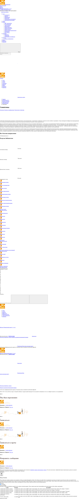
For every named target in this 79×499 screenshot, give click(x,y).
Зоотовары (4, 33)
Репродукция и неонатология (10, 30)
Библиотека (7, 18)
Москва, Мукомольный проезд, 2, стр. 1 (8, 327)
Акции (3, 21)
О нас (3, 13)
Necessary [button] (2, 483)
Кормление (2, 260)
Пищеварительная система (5, 194)
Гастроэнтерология (4, 213)
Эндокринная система (4, 206)
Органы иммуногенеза (4, 191)
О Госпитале (7, 14)
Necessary (3, 484)
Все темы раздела (3, 210)
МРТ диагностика (8, 23)
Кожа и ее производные (4, 185)
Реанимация (7, 31)
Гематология (2, 216)
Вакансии (4, 41)
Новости (6, 16)
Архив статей (2, 254)
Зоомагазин (7, 35)
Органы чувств (3, 209)
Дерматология (3, 222)
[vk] (26, 326)
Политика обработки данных (6, 337)
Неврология (2, 234)
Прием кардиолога (8, 28)
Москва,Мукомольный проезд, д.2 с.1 (6, 8)
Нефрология (2, 237)
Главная (1, 78)
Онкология (2, 240)
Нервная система (3, 188)
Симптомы (22, 110)
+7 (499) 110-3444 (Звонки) (5, 9)
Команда (4, 37)
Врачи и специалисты (9, 38)
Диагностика (17, 110)
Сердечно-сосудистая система (6, 200)
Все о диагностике (3, 247)
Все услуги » (7, 32)
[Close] (0, 396)
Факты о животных (4, 266)
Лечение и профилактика (9, 110)
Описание (2, 110)
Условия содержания (4, 263)
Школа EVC (4, 313)
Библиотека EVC (4, 268)
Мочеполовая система (4, 197)
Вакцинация (7, 26)
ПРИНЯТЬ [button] (2, 471)
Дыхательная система (4, 182)
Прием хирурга (8, 29)
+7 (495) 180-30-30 (8, 405)
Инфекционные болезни (5, 228)
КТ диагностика (8, 24)
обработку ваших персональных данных (38, 469)
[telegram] (8, 326)
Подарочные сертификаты (10, 36)
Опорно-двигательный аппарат (6, 203)
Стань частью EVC (6, 315)
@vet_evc (11, 407)
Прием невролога (8, 27)
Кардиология (2, 231)
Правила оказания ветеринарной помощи (20, 337)
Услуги (3, 22)
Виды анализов (3, 244)
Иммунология (3, 225)
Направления (7, 17)
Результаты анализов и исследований (7, 250)
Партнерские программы (10, 20)
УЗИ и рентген (8, 25)
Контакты (4, 40)
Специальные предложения (10, 19)
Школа (3, 39)
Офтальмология (4, 135)
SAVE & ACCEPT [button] (3, 498)
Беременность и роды (4, 257)
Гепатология (2, 219)
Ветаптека (7, 34)
